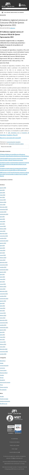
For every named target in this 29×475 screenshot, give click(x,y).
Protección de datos (14, 442)
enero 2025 (2, 231)
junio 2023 (2, 277)
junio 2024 (2, 248)
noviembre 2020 (4, 351)
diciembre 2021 (3, 320)
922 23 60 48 (11, 461)
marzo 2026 (3, 199)
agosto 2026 (3, 187)
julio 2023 (2, 274)
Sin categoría (3, 389)
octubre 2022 (3, 296)
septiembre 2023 (4, 269)
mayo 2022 (2, 308)
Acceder (2, 396)
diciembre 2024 (3, 233)
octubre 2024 (3, 238)
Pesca (1, 385)
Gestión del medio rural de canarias (14, 12)
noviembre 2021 (4, 322)
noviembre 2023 (4, 265)
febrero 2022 (3, 315)
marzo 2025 (3, 226)
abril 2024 (2, 252)
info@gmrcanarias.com (17, 458)
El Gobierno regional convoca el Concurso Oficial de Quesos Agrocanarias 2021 (13, 22)
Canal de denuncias (14, 452)
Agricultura (2, 360)
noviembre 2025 (4, 209)
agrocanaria (11, 144)
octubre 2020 (3, 354)
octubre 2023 (3, 267)
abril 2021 (2, 339)
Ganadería (17, 142)
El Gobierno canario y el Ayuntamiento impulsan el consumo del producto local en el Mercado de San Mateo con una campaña (14, 164)
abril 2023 (2, 281)
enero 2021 (2, 346)
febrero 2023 (3, 286)
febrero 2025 (3, 228)
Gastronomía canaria (5, 382)
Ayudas (1, 363)
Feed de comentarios (5, 401)
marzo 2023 (3, 284)
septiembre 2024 (4, 240)
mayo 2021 (2, 337)
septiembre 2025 (4, 214)
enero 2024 (2, 260)
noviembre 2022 (4, 293)
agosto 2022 (3, 301)
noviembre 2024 (4, 236)
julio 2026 (2, 190)
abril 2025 (2, 224)
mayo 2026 (2, 195)
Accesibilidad (14, 438)
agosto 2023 (3, 272)
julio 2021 (2, 332)
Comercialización (11, 142)
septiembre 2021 (4, 327)
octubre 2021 (3, 325)
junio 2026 (2, 192)
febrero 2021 (3, 344)
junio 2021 (2, 334)
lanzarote (17, 144)
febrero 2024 (3, 257)
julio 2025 (2, 216)
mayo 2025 (2, 221)
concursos (2, 368)
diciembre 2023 (3, 262)
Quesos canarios (4, 387)
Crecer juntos (3, 370)
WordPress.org (3, 403)
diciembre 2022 (3, 291)
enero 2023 (2, 289)
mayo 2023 (2, 279)
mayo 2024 (2, 250)
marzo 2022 (3, 313)
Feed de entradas (4, 399)
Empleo (2, 375)
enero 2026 (2, 204)
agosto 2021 (3, 330)
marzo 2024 (3, 255)
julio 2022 (2, 303)
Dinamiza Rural (3, 372)
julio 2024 (2, 245)
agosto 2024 (3, 243)
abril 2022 (2, 310)
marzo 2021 (3, 342)
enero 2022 (2, 318)
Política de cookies (14, 445)
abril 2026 (2, 197)
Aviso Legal (14, 448)
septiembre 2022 (4, 298)
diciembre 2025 (3, 207)
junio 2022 (2, 305)
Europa (1, 377)
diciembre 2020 (3, 349)
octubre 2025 (3, 212)
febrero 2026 (3, 202)
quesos (22, 144)
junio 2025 (2, 219)
